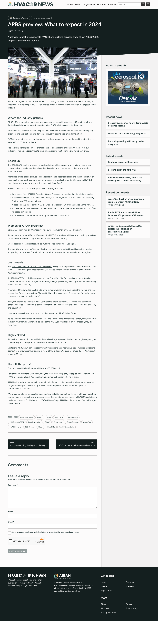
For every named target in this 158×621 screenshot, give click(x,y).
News (70, 4)
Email (11, 522)
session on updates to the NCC (28, 205)
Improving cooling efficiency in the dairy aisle (126, 143)
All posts (105, 608)
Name (11, 512)
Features (101, 4)
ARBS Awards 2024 (17, 422)
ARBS (49, 417)
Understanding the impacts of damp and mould (29, 445)
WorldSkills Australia (40, 339)
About (104, 604)
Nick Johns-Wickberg (20, 18)
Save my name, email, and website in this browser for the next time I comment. (45, 532)
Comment (13, 485)
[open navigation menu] (148, 4)
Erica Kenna (58, 422)
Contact (129, 604)
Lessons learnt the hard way (122, 169)
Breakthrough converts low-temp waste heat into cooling (128, 124)
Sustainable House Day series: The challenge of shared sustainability (125, 179)
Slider (40, 427)
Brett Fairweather (34, 422)
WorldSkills (51, 427)
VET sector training (32, 201)
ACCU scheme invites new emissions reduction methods (76, 445)
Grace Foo (87, 422)
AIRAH (39, 417)
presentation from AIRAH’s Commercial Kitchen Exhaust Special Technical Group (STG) (53, 208)
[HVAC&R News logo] (30, 4)
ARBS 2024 (59, 417)
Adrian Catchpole (26, 417)
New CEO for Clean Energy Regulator (127, 133)
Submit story (132, 608)
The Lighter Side (108, 612)
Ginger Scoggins (73, 422)
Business (112, 4)
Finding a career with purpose (123, 162)
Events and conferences (41, 18)
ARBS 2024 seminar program (25, 165)
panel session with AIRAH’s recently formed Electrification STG (42, 215)
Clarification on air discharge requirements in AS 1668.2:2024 (126, 200)
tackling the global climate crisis (78, 194)
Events (78, 4)
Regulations (89, 4)
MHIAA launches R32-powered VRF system (126, 214)
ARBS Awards (73, 417)
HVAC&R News (15, 427)
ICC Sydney (29, 427)
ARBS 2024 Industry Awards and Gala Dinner (32, 266)
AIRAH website (55, 252)
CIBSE (47, 422)
